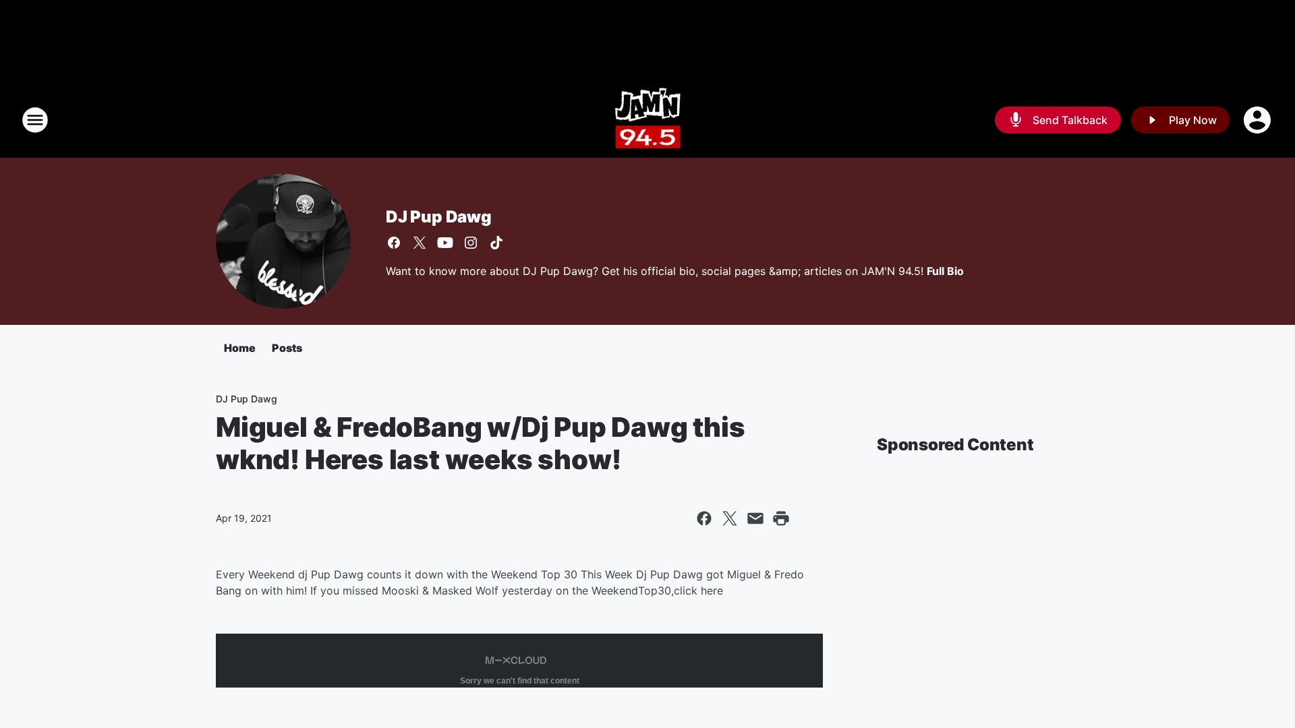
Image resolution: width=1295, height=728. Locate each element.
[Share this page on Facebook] (704, 518)
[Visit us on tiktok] (496, 243)
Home (240, 348)
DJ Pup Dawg (439, 216)
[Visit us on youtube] (445, 243)
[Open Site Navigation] (35, 120)
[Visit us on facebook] (394, 243)
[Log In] (1258, 120)
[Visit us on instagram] (471, 243)
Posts (287, 348)
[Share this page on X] (729, 518)
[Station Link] (648, 120)
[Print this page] (781, 518)
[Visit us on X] (419, 243)
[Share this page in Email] (755, 518)
